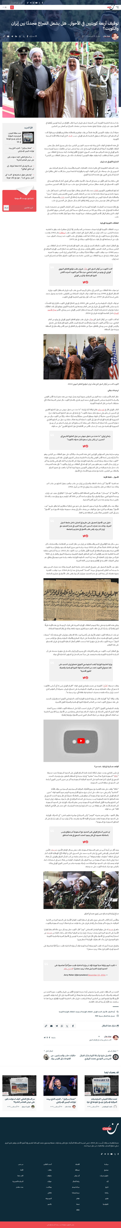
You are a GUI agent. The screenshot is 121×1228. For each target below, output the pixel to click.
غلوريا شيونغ (26, 1107)
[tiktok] (101, 1154)
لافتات (95, 190)
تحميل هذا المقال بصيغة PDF (105, 1016)
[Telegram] (30, 3)
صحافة (77, 1170)
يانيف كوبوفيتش (107, 1107)
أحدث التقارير (48, 1164)
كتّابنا (21, 1170)
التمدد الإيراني (97, 1011)
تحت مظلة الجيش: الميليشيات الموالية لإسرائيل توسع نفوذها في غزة (13, 137)
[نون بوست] (111, 7)
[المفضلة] (12, 7)
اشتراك (6, 208)
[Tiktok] (27, 3)
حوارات (49, 1181)
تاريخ (106, 1187)
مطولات (49, 1176)
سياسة (106, 1164)
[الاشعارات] (17, 7)
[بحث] (20, 7)
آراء (107, 1181)
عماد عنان (106, 36)
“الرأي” (105, 685)
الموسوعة (49, 1198)
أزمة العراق (111, 1011)
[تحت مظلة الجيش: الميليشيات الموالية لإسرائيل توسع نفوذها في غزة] (102, 1085)
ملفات (50, 1170)
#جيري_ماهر (68, 968)
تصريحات (101, 409)
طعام (78, 1198)
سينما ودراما (76, 1193)
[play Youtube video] (81, 741)
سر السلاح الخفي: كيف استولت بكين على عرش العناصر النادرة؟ (20, 1100)
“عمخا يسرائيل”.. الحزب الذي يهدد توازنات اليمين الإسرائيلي (61, 1100)
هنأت (85, 268)
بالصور (50, 1204)
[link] (86, 282)
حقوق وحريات (104, 1176)
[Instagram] (33, 3)
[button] (117, 7)
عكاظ (116, 776)
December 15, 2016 (97, 975)
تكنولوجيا (105, 1204)
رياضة (106, 1193)
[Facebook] (42, 3)
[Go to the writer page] (116, 1037)
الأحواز (105, 1011)
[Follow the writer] (99, 1036)
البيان (70, 135)
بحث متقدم (19, 1187)
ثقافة (78, 1210)
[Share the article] (27, 36)
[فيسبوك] (49, 1038)
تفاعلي (50, 1193)
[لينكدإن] (44, 1038)
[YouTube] (36, 3)
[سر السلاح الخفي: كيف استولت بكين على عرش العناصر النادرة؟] (19, 1085)
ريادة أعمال (76, 1181)
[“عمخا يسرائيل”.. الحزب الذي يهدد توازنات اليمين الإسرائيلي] (60, 1085)
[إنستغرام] (47, 1038)
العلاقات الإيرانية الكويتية (66, 1011)
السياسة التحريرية (18, 1181)
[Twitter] (39, 3)
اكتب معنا (20, 1176)
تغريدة (111, 929)
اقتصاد (77, 1164)
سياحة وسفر (76, 1187)
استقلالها (62, 232)
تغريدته (49, 932)
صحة (78, 1204)
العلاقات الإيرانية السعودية (84, 1011)
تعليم (106, 1198)
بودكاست (49, 1187)
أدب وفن (77, 1176)
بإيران (62, 197)
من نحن (20, 1164)
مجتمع (106, 1170)
